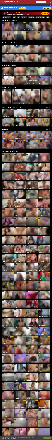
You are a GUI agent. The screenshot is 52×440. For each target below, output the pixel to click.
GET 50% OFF (45, 13)
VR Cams (5, 129)
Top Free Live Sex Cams (9, 43)
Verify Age (46, 8)
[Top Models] (17, 2)
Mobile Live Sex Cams (9, 87)
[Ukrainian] (18, 17)
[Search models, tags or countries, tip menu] (50, 5)
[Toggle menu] (2, 2)
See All (48, 20)
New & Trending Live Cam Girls (11, 107)
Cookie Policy (13, 438)
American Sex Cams (10, 20)
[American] (14, 17)
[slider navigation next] (49, 31)
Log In (48, 1)
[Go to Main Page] (10, 2)
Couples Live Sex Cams (9, 65)
